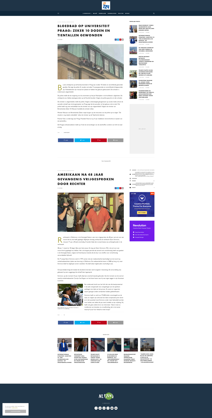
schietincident (67, 132)
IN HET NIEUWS (62, 170)
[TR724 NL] (106, 5)
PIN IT (71, 297)
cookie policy (15, 407)
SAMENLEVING (70, 170)
